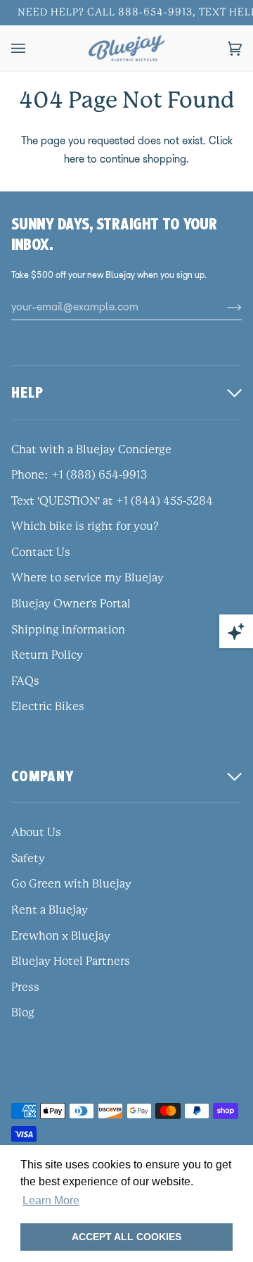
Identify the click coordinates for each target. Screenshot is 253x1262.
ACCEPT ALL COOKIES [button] (126, 1236)
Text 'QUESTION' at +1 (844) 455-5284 (112, 501)
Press (25, 987)
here (74, 158)
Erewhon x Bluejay (60, 936)
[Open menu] (32, 48)
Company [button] (42, 776)
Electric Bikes (47, 706)
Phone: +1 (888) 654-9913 (79, 475)
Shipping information (68, 630)
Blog (22, 1012)
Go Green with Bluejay (71, 884)
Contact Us (40, 552)
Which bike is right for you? (85, 526)
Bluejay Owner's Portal (71, 604)
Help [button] (27, 392)
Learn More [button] (50, 1200)
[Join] (223, 307)
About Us (36, 832)
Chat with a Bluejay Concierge (91, 449)
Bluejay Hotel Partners (70, 961)
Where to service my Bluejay (87, 577)
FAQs (25, 681)
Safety (28, 858)
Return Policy (47, 655)
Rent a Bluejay (49, 910)
